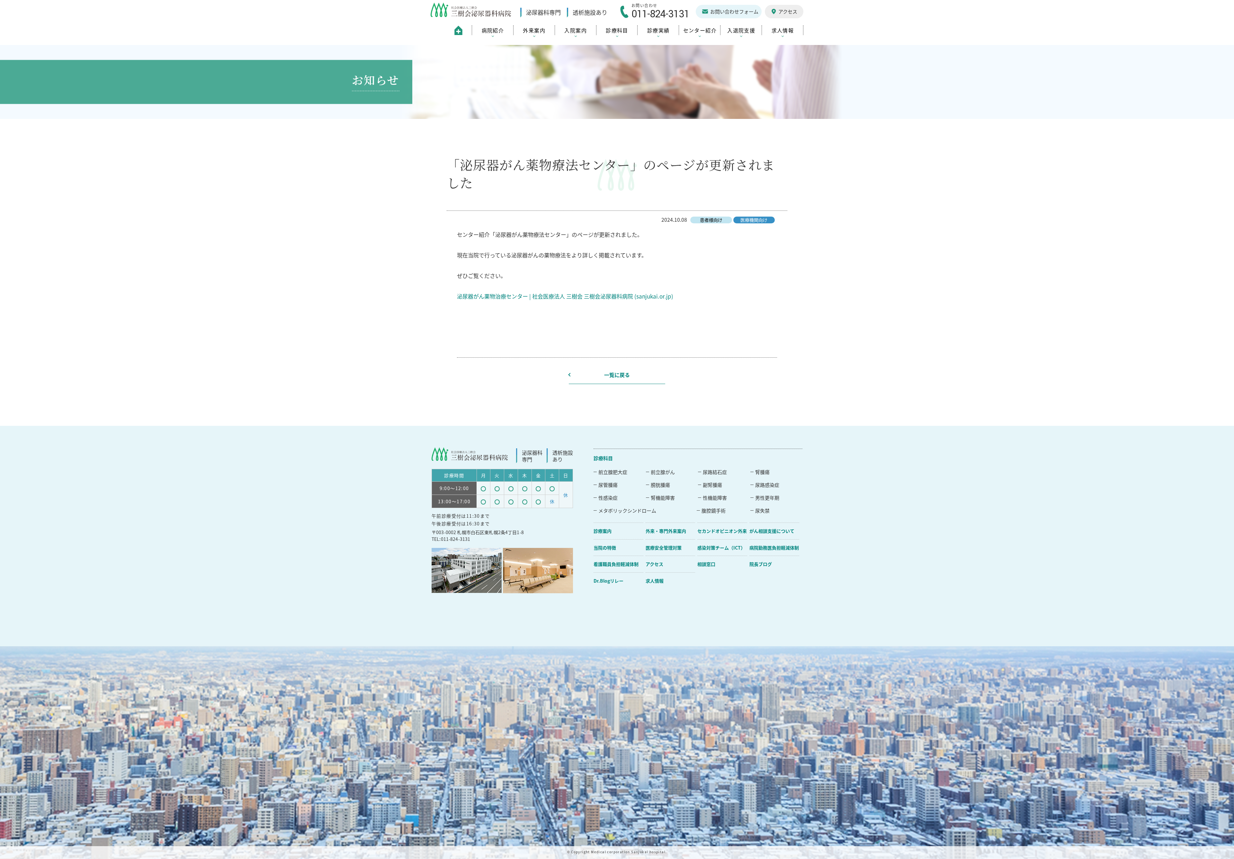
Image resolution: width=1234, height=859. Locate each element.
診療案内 (603, 531)
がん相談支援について (771, 531)
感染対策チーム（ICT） (721, 547)
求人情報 (655, 580)
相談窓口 (706, 564)
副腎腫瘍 (712, 484)
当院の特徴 (605, 547)
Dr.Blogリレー (608, 580)
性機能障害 (715, 497)
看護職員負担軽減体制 (616, 564)
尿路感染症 (767, 484)
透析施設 (590, 12)
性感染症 (608, 497)
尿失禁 (762, 510)
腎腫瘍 (762, 472)
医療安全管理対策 (664, 547)
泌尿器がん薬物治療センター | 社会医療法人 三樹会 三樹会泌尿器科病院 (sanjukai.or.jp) (565, 296)
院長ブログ (760, 564)
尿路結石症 (715, 472)
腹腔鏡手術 (714, 510)
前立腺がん (663, 472)
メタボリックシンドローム (627, 510)
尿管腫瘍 (608, 484)
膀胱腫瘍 (660, 484)
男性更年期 (767, 497)
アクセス (654, 564)
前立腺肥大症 (612, 472)
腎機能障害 (663, 497)
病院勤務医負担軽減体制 (774, 547)
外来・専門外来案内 (666, 531)
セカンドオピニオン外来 (722, 531)
